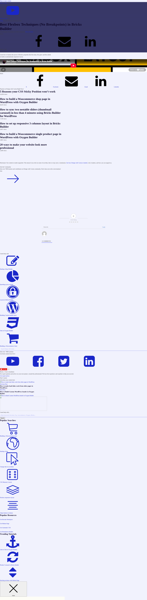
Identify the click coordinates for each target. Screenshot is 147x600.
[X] (13, 47)
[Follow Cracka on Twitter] (64, 367)
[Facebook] (39, 47)
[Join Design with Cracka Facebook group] (38, 367)
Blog (1, 21)
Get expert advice (4, 376)
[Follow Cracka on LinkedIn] (89, 367)
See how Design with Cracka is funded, (77, 163)
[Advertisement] (51, 158)
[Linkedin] (90, 47)
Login (103, 227)
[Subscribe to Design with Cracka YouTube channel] (13, 367)
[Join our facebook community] (13, 184)
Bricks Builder (29, 32)
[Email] (65, 47)
